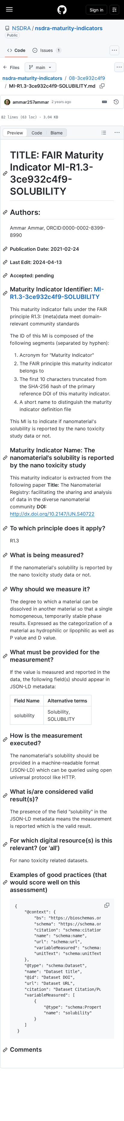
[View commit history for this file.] (116, 102)
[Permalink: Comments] (6, 1050)
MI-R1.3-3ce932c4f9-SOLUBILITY (57, 293)
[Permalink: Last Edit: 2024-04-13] (6, 262)
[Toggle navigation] (9, 9)
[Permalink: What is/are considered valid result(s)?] (6, 795)
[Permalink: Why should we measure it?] (6, 589)
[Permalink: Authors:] (6, 212)
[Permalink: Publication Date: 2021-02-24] (6, 249)
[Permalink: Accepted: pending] (6, 275)
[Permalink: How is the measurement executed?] (6, 739)
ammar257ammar (31, 102)
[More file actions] (117, 132)
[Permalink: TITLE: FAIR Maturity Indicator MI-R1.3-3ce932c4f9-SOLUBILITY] (6, 173)
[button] (107, 905)
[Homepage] (62, 9)
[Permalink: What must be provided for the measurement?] (6, 656)
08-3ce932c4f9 (87, 78)
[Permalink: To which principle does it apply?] (6, 528)
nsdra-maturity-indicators (69, 28)
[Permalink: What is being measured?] (6, 555)
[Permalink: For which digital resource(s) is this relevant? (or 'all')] (6, 844)
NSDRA (21, 28)
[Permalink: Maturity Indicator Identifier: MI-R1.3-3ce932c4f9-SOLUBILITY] (6, 293)
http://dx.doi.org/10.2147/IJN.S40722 (52, 514)
